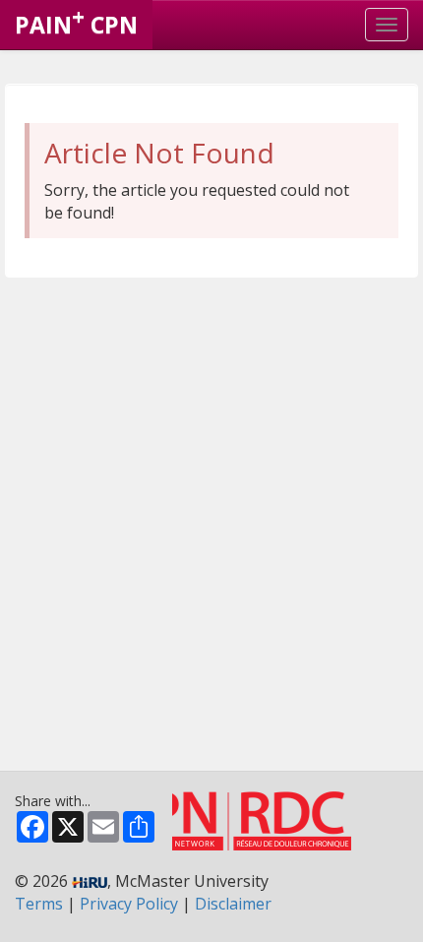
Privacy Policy (129, 903)
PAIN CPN (76, 20)
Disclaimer (233, 903)
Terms (39, 903)
